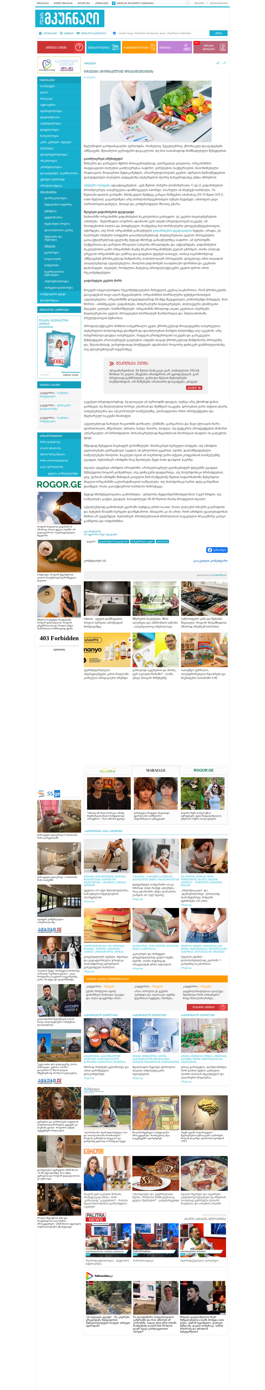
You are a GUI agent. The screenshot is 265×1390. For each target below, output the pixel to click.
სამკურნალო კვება (142, 541)
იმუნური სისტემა (97, 185)
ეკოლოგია (51, 252)
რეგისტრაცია (219, 3)
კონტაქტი (101, 3)
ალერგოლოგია (50, 123)
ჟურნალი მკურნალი (93, 33)
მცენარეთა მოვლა (57, 224)
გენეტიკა (50, 211)
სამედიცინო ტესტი (53, 294)
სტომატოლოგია (51, 111)
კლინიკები (49, 33)
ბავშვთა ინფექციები (54, 394)
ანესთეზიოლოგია (56, 281)
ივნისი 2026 (70, 375)
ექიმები (68, 33)
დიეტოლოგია (49, 130)
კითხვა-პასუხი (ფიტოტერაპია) (107, 979)
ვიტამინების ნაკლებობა (113, 541)
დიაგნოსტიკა (49, 300)
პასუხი (192, 388)
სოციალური (52, 259)
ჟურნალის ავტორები (54, 310)
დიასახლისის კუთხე (58, 230)
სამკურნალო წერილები (101, 1015)
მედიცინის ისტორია (58, 204)
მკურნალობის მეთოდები (54, 273)
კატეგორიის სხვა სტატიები (103, 831)
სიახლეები (47, 86)
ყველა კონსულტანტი (63, 473)
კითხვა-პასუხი (50, 385)
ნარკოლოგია (49, 136)
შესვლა (199, 3)
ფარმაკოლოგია (55, 198)
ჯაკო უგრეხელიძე (51, 466)
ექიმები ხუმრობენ (52, 179)
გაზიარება (220, 550)
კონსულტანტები (51, 436)
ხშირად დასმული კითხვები (135, 3)
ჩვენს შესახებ (63, 3)
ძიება (218, 33)
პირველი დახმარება (58, 288)
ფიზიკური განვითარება (55, 407)
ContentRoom (211, 575)
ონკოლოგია (48, 161)
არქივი (44, 375)
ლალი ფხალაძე (50, 448)
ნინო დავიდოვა (50, 442)
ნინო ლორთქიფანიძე (54, 460)
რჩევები (49, 246)
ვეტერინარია (53, 217)
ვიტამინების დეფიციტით (172, 231)
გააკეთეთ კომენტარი (211, 561)
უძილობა (162, 541)
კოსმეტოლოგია (51, 167)
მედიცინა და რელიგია (53, 238)
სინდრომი (51, 265)
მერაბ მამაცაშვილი (52, 454)
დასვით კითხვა (204, 1007)
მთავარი (43, 3)
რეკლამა (84, 3)
